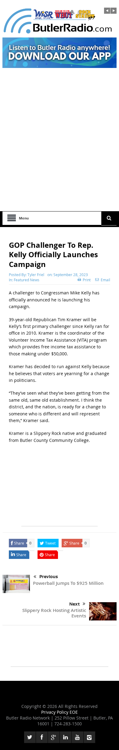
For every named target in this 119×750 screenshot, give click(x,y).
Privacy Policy (55, 712)
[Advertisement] (59, 148)
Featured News (26, 279)
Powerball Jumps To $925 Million (68, 583)
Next (74, 604)
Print (87, 279)
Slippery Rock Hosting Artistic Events (54, 613)
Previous (48, 576)
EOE (74, 712)
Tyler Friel (35, 274)
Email (105, 279)
